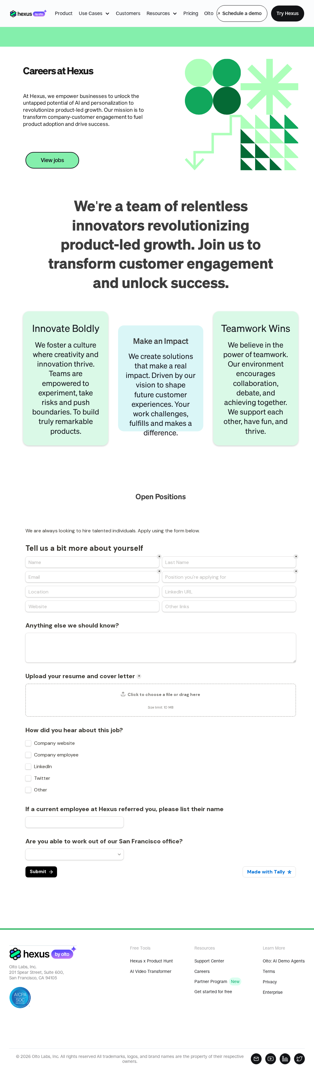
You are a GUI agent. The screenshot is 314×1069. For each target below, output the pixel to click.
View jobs (52, 160)
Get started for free (213, 991)
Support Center (209, 960)
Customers (128, 13)
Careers (202, 971)
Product (64, 13)
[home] (28, 13)
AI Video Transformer (150, 971)
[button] (94, 13)
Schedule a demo (242, 13)
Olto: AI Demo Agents (284, 960)
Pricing (190, 13)
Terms (269, 971)
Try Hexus (288, 13)
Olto (208, 13)
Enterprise (273, 992)
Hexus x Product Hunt (151, 960)
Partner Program (210, 981)
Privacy (270, 981)
